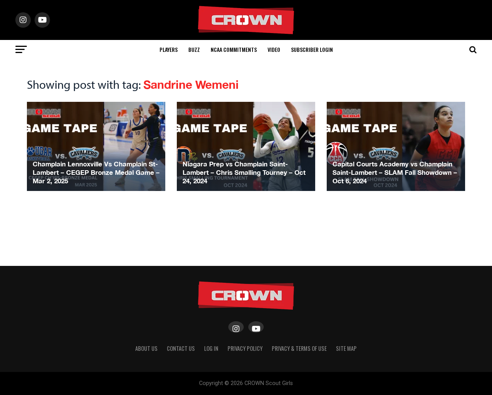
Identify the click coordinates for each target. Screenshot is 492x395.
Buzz (194, 49)
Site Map (346, 348)
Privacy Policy (245, 348)
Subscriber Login (312, 49)
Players (169, 49)
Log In (211, 348)
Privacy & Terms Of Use (299, 348)
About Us (146, 348)
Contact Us (181, 348)
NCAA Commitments (234, 49)
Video (274, 49)
